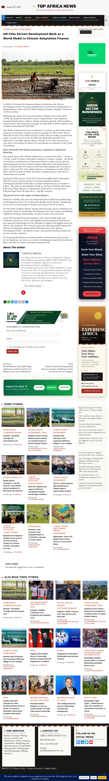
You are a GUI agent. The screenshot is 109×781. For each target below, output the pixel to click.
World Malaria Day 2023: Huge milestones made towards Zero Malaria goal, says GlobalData (17, 368)
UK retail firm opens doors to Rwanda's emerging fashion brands (91, 418)
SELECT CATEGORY (42, 17)
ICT (20, 477)
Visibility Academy (59, 17)
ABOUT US (9, 17)
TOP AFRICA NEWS (56, 6)
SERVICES (28, 17)
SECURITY (61, 605)
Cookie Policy (11, 23)
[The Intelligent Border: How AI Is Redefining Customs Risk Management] (68, 685)
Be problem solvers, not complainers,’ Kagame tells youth (90, 477)
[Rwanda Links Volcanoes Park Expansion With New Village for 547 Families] (14, 638)
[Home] (3, 17)
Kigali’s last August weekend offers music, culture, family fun (90, 410)
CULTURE (34, 700)
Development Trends (59, 529)
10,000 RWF (64, 387)
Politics (68, 603)
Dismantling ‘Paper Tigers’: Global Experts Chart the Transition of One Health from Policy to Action (94, 706)
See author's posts (33, 286)
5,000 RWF (52, 387)
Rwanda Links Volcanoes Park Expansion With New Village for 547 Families (13, 659)
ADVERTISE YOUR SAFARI (92, 391)
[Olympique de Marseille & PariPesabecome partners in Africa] (68, 638)
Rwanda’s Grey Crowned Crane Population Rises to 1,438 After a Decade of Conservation (37, 535)
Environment (25, 29)
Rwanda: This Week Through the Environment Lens (11, 438)
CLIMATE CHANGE (10, 29)
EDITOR (18, 444)
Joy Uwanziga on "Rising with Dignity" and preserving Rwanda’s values (91, 460)
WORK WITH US (92, 294)
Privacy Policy (74, 17)
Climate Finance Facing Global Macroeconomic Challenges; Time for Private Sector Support (57, 368)
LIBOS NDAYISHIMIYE (40, 623)
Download (86, 32)
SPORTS (60, 650)
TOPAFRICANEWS (22, 46)
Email (9, 339)
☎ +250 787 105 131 (92, 205)
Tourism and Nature (12, 432)
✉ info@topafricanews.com (92, 208)
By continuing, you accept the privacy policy (27, 347)
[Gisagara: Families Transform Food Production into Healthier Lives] (41, 590)
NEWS (44, 432)
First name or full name (16, 331)
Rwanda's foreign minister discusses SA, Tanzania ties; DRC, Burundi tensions (90, 469)
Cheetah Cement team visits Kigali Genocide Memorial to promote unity (91, 485)
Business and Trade (39, 697)
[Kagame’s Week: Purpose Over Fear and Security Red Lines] (68, 590)
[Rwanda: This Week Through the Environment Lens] (14, 590)
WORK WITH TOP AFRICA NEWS (91, 29)
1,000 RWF (39, 387)
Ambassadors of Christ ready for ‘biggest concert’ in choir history (91, 440)
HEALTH (60, 603)
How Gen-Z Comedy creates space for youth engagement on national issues (92, 432)
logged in (21, 567)
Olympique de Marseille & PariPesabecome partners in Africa (68, 656)
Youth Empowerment (67, 608)
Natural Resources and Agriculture (39, 603)
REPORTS (19, 17)
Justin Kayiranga (39, 716)
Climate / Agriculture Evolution (34, 479)
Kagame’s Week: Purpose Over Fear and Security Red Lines (67, 614)
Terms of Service (89, 17)
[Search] (106, 20)
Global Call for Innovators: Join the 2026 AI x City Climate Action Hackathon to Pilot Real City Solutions (12, 486)
